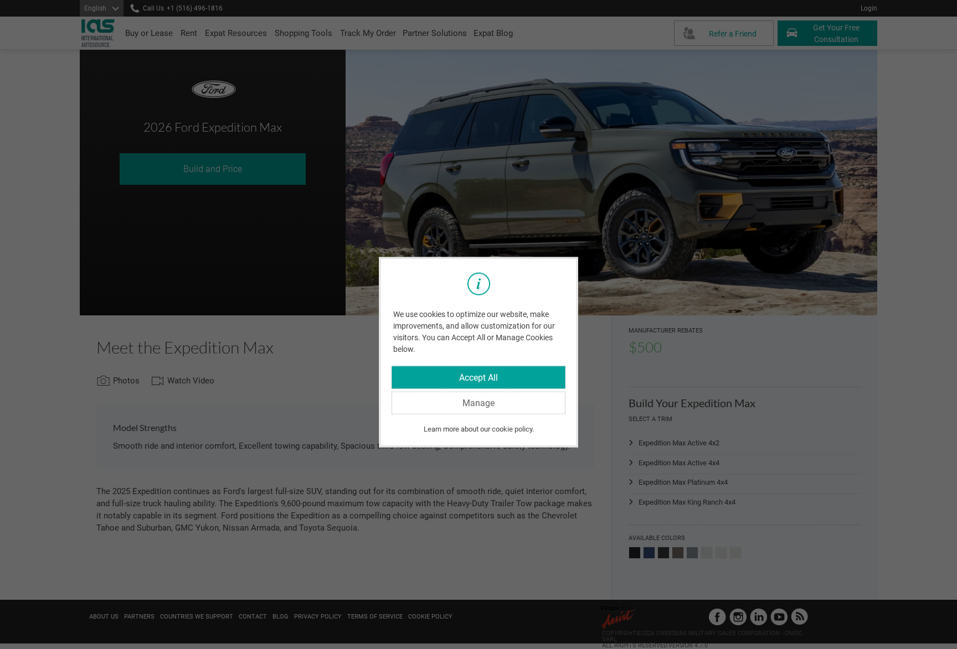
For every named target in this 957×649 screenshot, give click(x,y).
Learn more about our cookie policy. (479, 428)
